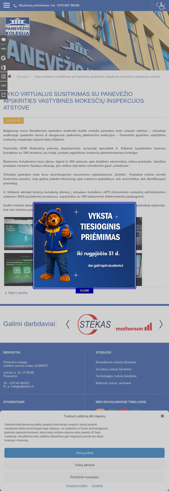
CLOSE (84, 290)
